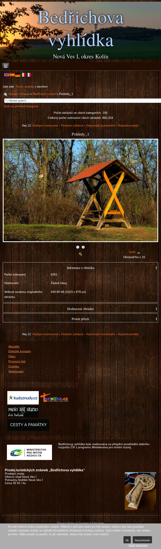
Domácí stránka (19, 94)
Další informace (138, 545)
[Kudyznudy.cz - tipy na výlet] (23, 403)
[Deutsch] (18, 74)
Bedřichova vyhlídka (81, 27)
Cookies (13, 366)
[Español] (12, 74)
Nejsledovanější (128, 125)
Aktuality (13, 346)
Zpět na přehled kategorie (21, 106)
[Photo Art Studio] (23, 416)
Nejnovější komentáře (100, 125)
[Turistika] (55, 403)
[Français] (28, 74)
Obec (12, 356)
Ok (127, 540)
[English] (7, 74)
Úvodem (83, 523)
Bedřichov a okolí (44, 94)
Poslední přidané (72, 125)
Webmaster (16, 371)
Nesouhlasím (142, 540)
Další (132, 252)
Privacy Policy (66, 523)
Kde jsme (98, 523)
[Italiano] (23, 74)
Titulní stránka (25, 86)
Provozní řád (16, 361)
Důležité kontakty (19, 351)
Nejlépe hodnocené (45, 125)
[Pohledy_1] (81, 240)
